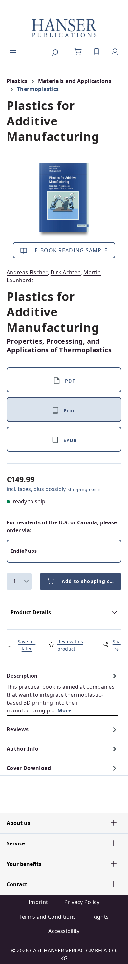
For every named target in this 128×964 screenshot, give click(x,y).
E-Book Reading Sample (70, 250)
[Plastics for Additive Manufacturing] (64, 200)
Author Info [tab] (23, 748)
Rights (100, 916)
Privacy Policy (81, 902)
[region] (64, 200)
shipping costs (84, 489)
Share (117, 645)
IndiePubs (24, 551)
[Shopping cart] (78, 51)
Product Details (31, 612)
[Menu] (13, 51)
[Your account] (114, 51)
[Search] (54, 51)
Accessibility (63, 931)
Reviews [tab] (18, 729)
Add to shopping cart (89, 581)
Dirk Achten (66, 272)
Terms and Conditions (47, 916)
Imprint (38, 902)
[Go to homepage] (64, 28)
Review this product (70, 645)
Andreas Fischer (27, 272)
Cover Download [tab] (29, 768)
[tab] (62, 692)
